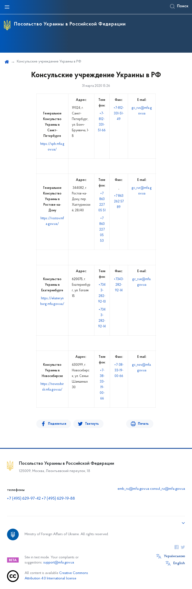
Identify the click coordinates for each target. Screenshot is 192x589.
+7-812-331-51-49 (119, 113)
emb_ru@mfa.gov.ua (133, 489)
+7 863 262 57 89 (119, 201)
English (179, 563)
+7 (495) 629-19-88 (58, 499)
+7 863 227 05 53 (102, 230)
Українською (174, 556)
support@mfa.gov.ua (58, 562)
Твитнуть (92, 424)
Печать (143, 424)
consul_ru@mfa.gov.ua (167, 489)
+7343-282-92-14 (119, 285)
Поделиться (57, 424)
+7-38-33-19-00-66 (119, 370)
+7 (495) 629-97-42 (24, 499)
